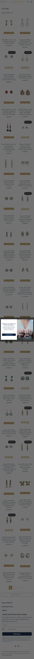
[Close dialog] (32, 320)
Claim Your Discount (8, 334)
